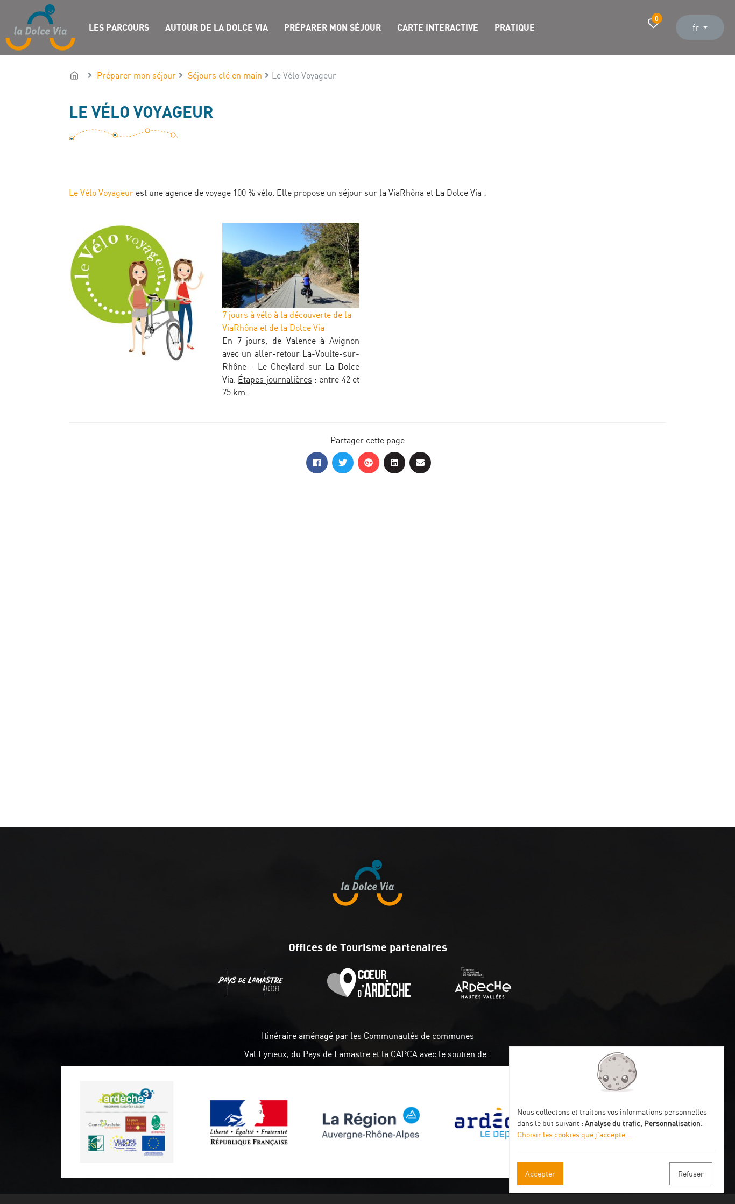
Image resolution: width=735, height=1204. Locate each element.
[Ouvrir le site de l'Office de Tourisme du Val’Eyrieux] (486, 995)
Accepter (540, 1173)
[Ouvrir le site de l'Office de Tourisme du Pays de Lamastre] (253, 995)
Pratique (514, 27)
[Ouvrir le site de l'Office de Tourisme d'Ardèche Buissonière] (372, 995)
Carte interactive (437, 27)
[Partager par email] (420, 462)
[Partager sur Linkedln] (394, 462)
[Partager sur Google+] (368, 462)
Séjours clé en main (225, 75)
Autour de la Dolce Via (216, 27)
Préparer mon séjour (332, 27)
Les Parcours (119, 27)
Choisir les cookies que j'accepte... (574, 1134)
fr (696, 27)
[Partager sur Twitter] (343, 462)
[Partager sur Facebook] (317, 462)
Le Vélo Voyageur (101, 192)
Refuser (691, 1173)
